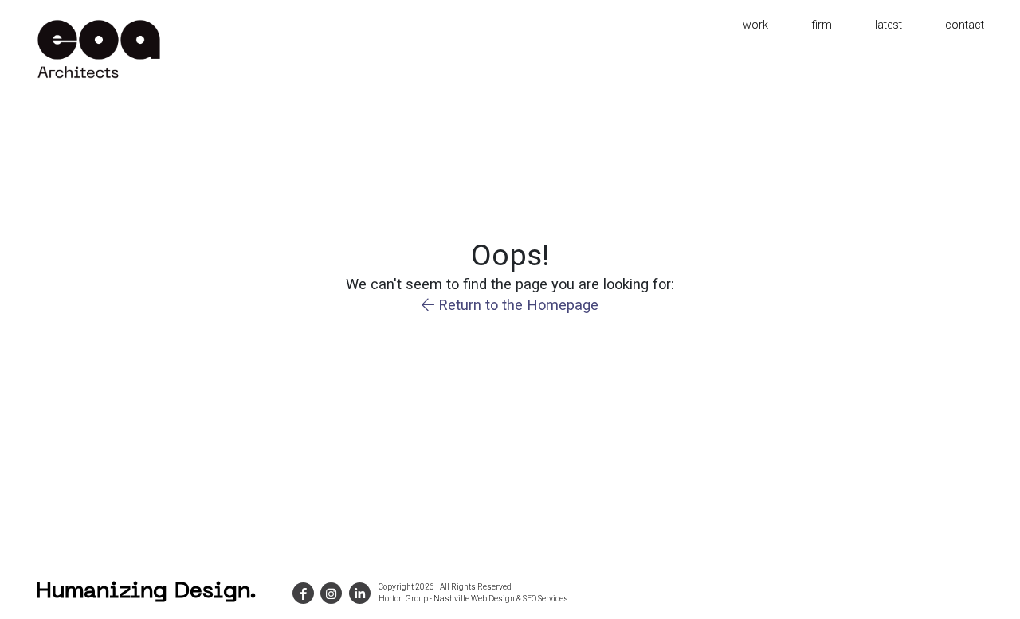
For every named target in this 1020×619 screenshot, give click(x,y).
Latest (888, 25)
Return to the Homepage (516, 304)
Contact (964, 25)
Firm (821, 25)
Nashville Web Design (474, 598)
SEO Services (545, 598)
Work (755, 25)
